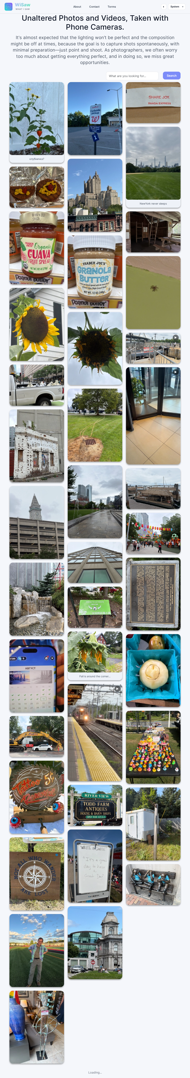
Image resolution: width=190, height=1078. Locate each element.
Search (172, 75)
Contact (94, 6)
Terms (112, 6)
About (77, 6)
